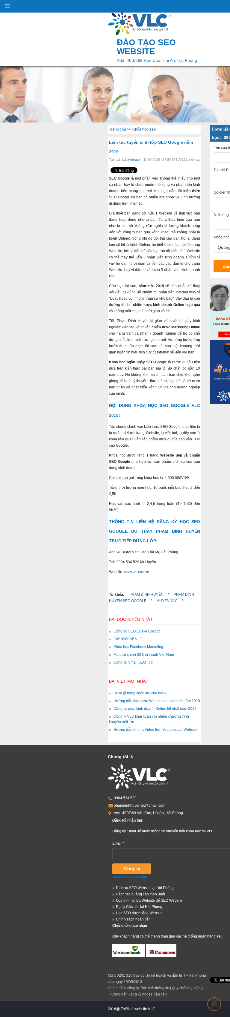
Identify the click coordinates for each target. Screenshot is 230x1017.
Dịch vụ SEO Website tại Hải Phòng (145, 888)
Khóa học (221, 237)
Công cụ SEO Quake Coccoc (137, 631)
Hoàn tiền (159, 994)
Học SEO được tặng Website (139, 913)
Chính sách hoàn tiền (133, 919)
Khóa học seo (144, 129)
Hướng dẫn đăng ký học (128, 994)
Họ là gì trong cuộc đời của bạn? (140, 693)
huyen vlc (167, 601)
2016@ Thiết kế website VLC (131, 1009)
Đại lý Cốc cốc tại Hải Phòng (139, 907)
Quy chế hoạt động (187, 988)
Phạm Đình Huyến (146, 594)
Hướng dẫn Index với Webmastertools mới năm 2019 (157, 701)
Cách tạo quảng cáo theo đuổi (140, 894)
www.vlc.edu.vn (136, 572)
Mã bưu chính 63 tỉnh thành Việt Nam (144, 655)
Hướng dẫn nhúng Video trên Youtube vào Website (155, 729)
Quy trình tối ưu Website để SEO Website (149, 900)
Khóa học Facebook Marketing (138, 647)
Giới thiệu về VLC (128, 639)
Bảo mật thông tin (155, 988)
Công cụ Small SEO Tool (134, 662)
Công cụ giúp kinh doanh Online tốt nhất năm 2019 (155, 709)
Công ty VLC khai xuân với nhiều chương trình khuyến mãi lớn (149, 719)
